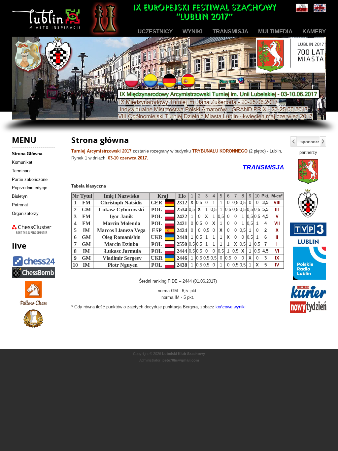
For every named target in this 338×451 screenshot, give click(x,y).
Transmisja (230, 31)
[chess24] (34, 265)
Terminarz (21, 170)
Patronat (20, 204)
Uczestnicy (155, 31)
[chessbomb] (33, 276)
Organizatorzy (25, 213)
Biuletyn (19, 196)
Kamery (314, 31)
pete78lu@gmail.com (180, 360)
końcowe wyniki (231, 306)
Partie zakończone (30, 179)
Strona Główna (27, 153)
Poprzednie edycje (29, 187)
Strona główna (100, 139)
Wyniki (193, 31)
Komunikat (22, 162)
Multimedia (275, 31)
